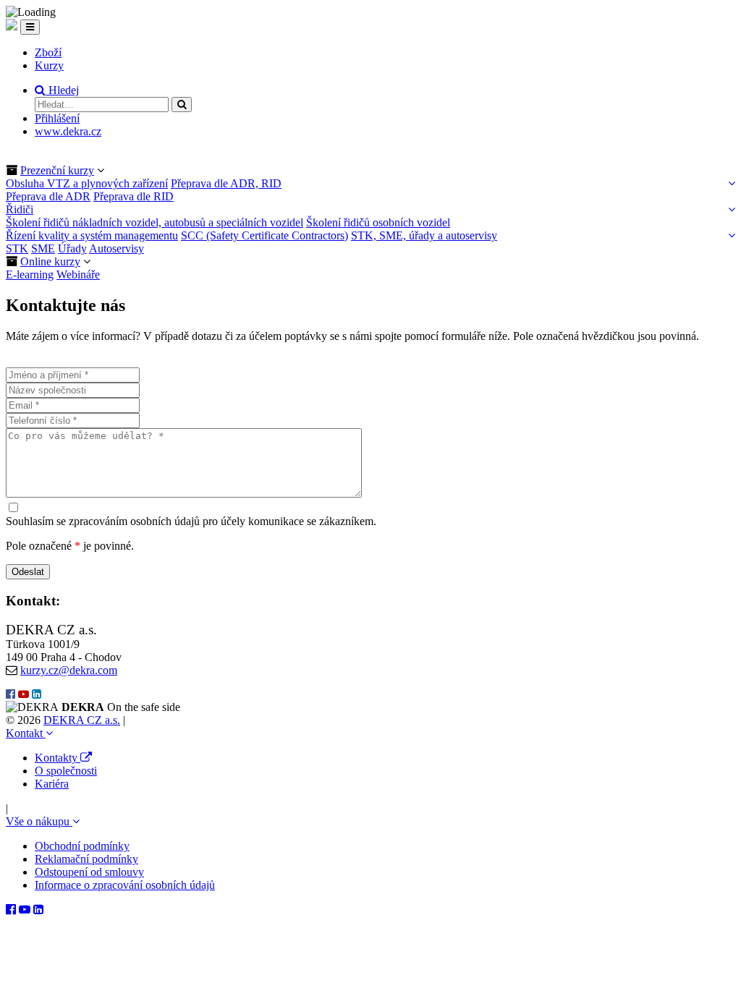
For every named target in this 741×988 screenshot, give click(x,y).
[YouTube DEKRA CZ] (23, 694)
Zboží (48, 52)
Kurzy (49, 65)
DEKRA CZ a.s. (81, 720)
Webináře (78, 274)
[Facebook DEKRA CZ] (10, 694)
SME (43, 248)
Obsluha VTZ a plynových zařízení (87, 183)
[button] (57, 90)
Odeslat (28, 571)
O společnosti (66, 771)
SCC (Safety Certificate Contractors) (264, 235)
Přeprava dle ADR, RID (226, 183)
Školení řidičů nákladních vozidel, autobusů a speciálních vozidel (154, 222)
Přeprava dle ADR (48, 196)
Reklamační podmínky (86, 859)
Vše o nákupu (39, 821)
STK (17, 248)
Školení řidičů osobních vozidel (378, 222)
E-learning (30, 274)
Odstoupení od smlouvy (89, 872)
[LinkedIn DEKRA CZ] (36, 694)
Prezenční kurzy (57, 170)
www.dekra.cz (68, 131)
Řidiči (19, 209)
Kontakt (26, 733)
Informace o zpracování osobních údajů (125, 885)
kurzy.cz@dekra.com (68, 670)
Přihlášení (57, 118)
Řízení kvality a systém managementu (92, 235)
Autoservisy (116, 248)
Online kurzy (50, 261)
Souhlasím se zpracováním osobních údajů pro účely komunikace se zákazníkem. (191, 521)
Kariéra (52, 784)
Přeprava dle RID (133, 196)
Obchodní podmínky (82, 846)
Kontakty (57, 757)
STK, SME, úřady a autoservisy (424, 235)
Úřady (72, 248)
